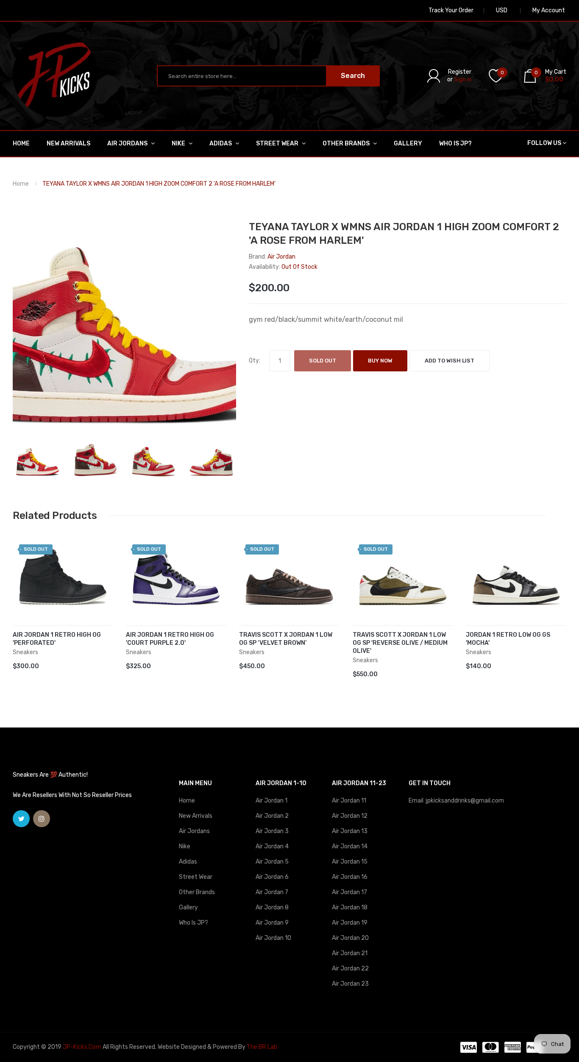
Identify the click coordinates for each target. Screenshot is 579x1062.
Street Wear (195, 877)
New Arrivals (195, 815)
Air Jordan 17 (349, 892)
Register (459, 71)
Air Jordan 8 (272, 907)
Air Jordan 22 (350, 968)
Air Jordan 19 (349, 922)
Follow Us (544, 143)
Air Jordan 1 (271, 800)
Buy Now (380, 360)
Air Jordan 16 (349, 877)
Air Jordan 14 (349, 846)
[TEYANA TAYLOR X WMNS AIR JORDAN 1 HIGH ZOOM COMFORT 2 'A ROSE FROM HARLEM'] (37, 459)
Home (21, 183)
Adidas (188, 861)
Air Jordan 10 (273, 938)
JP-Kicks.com (82, 1047)
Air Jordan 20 (350, 938)
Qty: (254, 360)
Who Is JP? (193, 922)
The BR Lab (262, 1047)
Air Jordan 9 (272, 922)
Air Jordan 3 (272, 831)
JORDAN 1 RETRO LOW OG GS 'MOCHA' (508, 639)
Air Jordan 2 (272, 815)
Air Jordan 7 (272, 892)
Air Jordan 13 (349, 831)
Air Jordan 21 (349, 953)
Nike (184, 846)
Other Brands (197, 892)
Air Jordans (194, 831)
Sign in (463, 79)
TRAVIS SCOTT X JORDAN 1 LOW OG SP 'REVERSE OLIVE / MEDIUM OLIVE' (400, 643)
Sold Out (322, 360)
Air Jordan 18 (349, 907)
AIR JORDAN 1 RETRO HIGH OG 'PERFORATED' (57, 639)
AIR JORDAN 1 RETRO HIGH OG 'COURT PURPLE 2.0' (170, 639)
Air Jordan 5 (272, 861)
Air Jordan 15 (349, 861)
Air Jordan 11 (349, 800)
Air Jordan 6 (272, 877)
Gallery (188, 907)
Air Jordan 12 (349, 815)
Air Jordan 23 (350, 983)
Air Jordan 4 (272, 846)
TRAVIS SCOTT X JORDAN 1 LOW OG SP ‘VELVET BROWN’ (285, 639)
